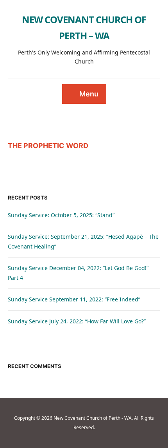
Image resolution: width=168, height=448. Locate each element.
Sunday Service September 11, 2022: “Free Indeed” (74, 299)
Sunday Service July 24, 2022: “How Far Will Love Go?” (77, 321)
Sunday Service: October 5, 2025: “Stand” (61, 215)
